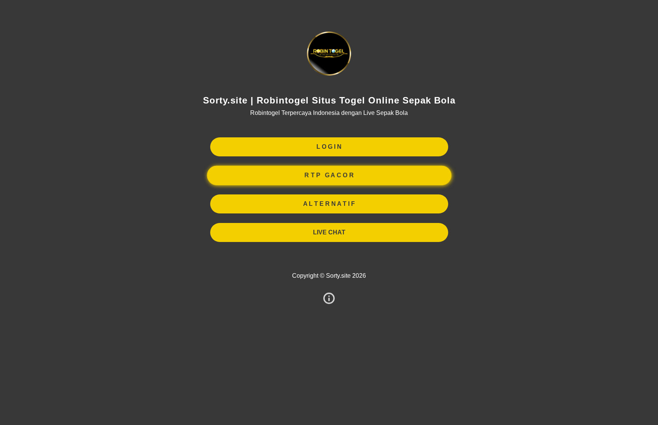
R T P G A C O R (329, 175)
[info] (329, 299)
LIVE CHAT (329, 232)
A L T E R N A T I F (329, 204)
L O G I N (329, 146)
